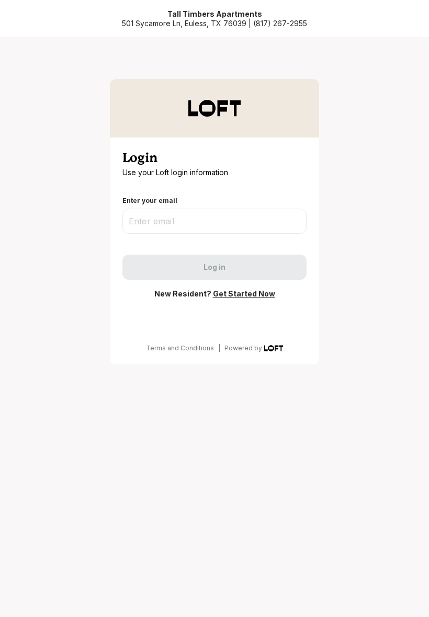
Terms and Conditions (180, 348)
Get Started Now (244, 293)
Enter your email (149, 200)
